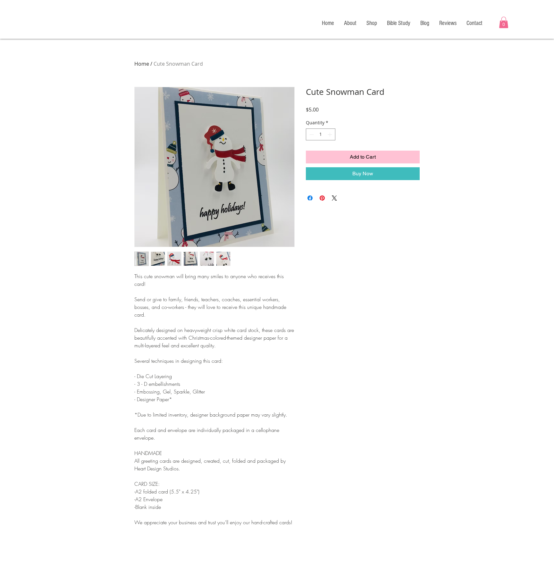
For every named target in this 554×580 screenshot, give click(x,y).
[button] (503, 22)
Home (141, 63)
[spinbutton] (320, 134)
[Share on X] (334, 198)
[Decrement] (311, 134)
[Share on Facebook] (310, 198)
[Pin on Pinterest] (322, 198)
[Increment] (330, 134)
